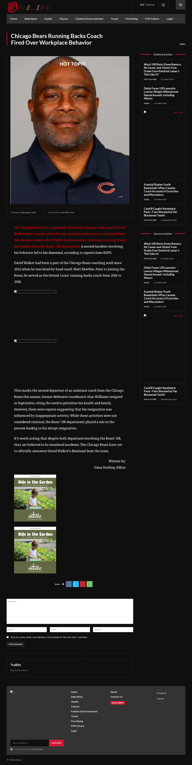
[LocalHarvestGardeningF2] (35, 523)
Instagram (161, 693)
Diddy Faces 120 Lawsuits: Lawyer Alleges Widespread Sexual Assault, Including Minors (161, 93)
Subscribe (56, 743)
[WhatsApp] (90, 584)
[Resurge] (35, 292)
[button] (163, 5)
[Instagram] (152, 693)
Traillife (15, 665)
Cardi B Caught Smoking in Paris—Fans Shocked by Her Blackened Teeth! (160, 212)
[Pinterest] (83, 584)
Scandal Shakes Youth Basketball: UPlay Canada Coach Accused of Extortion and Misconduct (161, 189)
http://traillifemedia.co (19, 670)
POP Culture (150, 79)
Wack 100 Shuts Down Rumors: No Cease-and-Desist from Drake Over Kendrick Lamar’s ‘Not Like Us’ (162, 69)
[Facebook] (69, 584)
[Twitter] (76, 584)
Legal (146, 103)
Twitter (160, 698)
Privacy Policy (38, 749)
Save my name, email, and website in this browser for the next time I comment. (49, 637)
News (182, 44)
